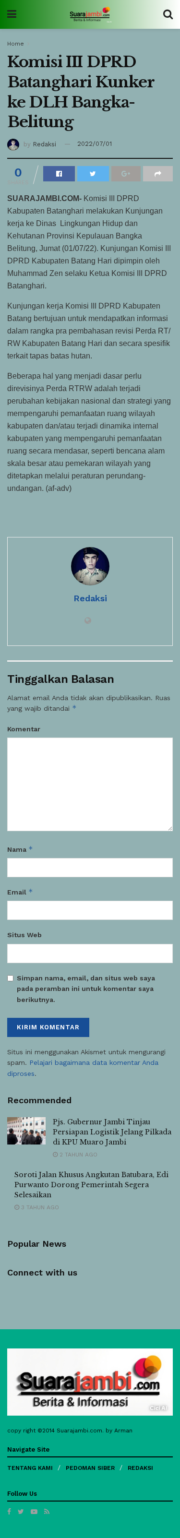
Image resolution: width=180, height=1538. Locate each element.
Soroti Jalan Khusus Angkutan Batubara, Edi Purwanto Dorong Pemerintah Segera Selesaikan (91, 1184)
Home (15, 43)
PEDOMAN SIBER (90, 1468)
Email (20, 891)
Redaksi (44, 143)
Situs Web (24, 935)
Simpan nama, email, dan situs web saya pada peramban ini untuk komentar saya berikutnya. (86, 988)
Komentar (23, 729)
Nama (20, 849)
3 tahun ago (39, 1207)
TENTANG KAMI (30, 1468)
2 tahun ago (77, 1154)
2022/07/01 (94, 143)
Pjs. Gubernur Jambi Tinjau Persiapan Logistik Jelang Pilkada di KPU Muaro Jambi (112, 1132)
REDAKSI (140, 1468)
